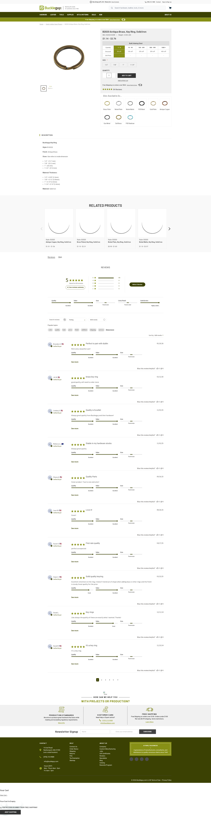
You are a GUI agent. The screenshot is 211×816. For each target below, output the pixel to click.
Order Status (74, 749)
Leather (53, 15)
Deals (94, 15)
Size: (104, 60)
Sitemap (72, 760)
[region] (68, 88)
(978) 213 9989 (107, 720)
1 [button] (97, 680)
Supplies (70, 15)
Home (51, 8)
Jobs (101, 751)
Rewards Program (106, 765)
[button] (105, 135)
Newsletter (103, 758)
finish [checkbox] (77, 330)
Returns (72, 753)
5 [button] (113, 680)
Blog (101, 760)
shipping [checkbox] (93, 330)
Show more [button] (110, 330)
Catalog (102, 763)
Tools (61, 15)
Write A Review (137, 284)
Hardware (43, 15)
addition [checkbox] (84, 330)
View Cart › (3, 795)
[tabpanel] (59, 229)
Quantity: (106, 70)
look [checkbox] (64, 330)
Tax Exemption (75, 758)
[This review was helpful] (157, 368)
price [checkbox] (70, 330)
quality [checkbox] (57, 330)
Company (103, 746)
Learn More (149, 722)
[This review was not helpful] (161, 368)
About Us (168, 15)
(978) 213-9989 (150, 2)
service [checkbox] (101, 330)
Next (169, 228)
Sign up (169, 2)
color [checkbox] (50, 330)
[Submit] (112, 8)
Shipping (72, 751)
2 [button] (101, 680)
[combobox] (137, 8)
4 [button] (109, 680)
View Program (115, 2)
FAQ (71, 756)
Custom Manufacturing (108, 749)
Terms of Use (156, 780)
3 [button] (105, 680)
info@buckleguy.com (107, 723)
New (100, 15)
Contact (158, 2)
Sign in (164, 2)
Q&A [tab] (60, 257)
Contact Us (73, 746)
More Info (61, 723)
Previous (42, 228)
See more (74, 362)
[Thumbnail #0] (44, 88)
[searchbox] (55, 319)
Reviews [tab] (51, 257)
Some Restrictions (115, 19)
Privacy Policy (166, 780)
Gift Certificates (105, 753)
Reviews (102, 756)
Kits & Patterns (82, 15)
